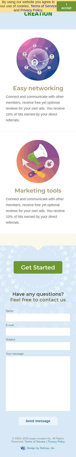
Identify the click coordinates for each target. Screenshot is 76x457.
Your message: (15, 353)
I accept (66, 6)
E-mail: (10, 325)
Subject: (11, 339)
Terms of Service (35, 441)
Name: (10, 310)
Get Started (38, 267)
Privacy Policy (56, 441)
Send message (38, 421)
